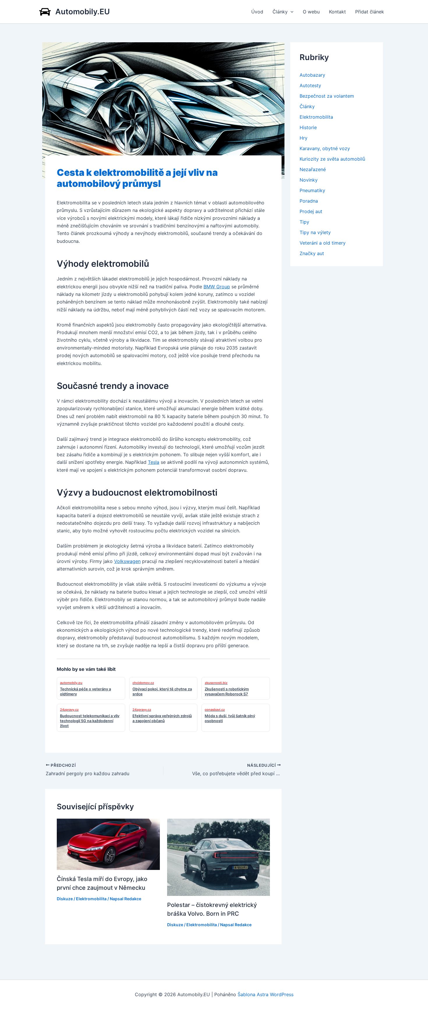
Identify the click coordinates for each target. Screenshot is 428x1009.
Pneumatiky (312, 190)
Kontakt (337, 12)
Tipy (304, 222)
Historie (308, 127)
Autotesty (310, 85)
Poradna (309, 201)
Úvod (257, 12)
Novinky (309, 180)
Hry (303, 138)
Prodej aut (311, 211)
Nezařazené (313, 169)
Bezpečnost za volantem (327, 96)
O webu (311, 12)
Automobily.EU (82, 11)
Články (280, 12)
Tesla (153, 462)
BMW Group (217, 286)
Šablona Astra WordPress (265, 994)
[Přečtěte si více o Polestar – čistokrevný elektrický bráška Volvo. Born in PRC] (218, 857)
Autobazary (312, 75)
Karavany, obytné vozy (325, 148)
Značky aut (312, 253)
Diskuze (65, 898)
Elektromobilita (91, 898)
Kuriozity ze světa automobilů (332, 159)
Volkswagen (127, 561)
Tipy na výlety (315, 232)
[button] (290, 11)
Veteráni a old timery (323, 243)
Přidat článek (369, 12)
